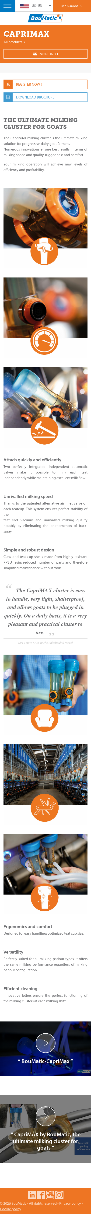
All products (13, 41)
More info (49, 54)
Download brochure (35, 97)
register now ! (29, 84)
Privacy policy (70, 1203)
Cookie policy (10, 1209)
